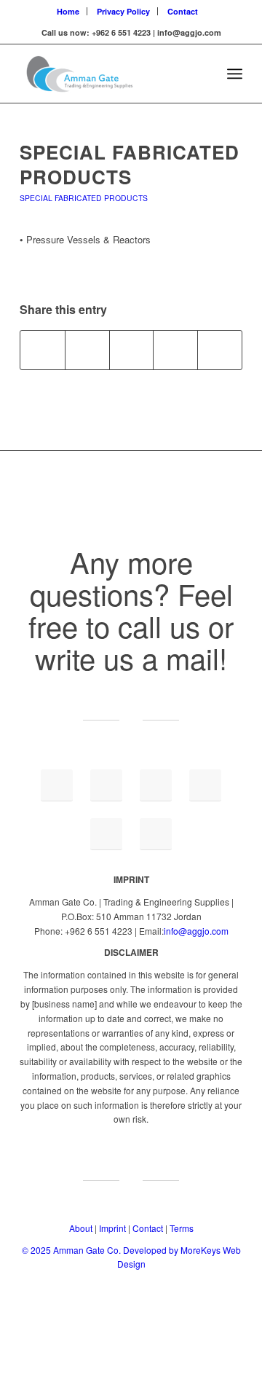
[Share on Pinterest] (175, 350)
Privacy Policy (123, 11)
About (80, 1228)
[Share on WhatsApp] (132, 350)
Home (68, 11)
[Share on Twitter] (87, 350)
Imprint (112, 1228)
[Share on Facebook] (42, 350)
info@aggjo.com (196, 930)
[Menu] (234, 73)
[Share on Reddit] (220, 350)
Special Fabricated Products (129, 164)
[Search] (202, 73)
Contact (182, 11)
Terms (182, 1228)
